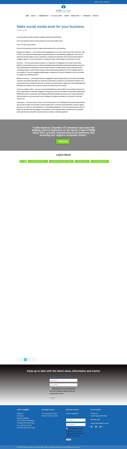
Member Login (98, 2)
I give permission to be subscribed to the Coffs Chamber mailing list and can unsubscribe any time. (63, 391)
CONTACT (95, 15)
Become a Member (23, 418)
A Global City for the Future (25, 423)
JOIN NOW (106, 2)
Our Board (20, 416)
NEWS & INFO (75, 15)
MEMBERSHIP (43, 15)
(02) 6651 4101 (95, 419)
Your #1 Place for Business (25, 420)
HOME (27, 15)
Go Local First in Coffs (24, 425)
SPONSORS (86, 15)
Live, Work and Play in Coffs (26, 427)
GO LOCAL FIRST (56, 15)
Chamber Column (22, 30)
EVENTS (66, 15)
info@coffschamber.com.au (100, 423)
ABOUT (33, 15)
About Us (20, 413)
